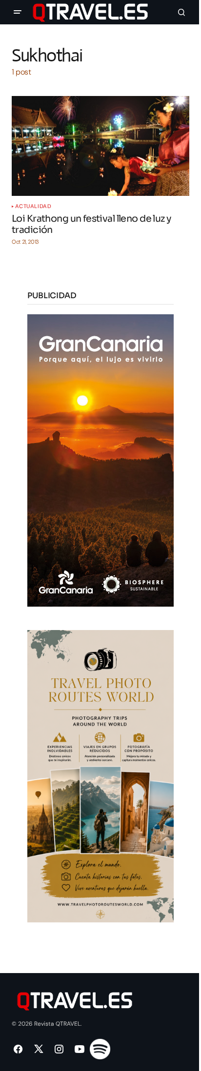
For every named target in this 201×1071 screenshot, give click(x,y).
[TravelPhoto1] (100, 775)
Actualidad (33, 206)
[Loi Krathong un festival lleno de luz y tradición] (100, 146)
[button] (17, 12)
